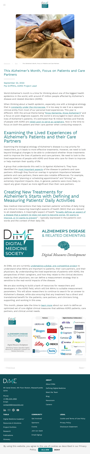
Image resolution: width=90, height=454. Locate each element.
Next (81, 367)
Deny (57, 450)
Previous (10, 367)
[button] (4, 5)
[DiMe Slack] (13, 410)
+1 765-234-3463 (10, 399)
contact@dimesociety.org (13, 405)
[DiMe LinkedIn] (4, 410)
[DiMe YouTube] (17, 410)
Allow (45, 450)
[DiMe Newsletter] (9, 410)
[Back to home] (45, 5)
